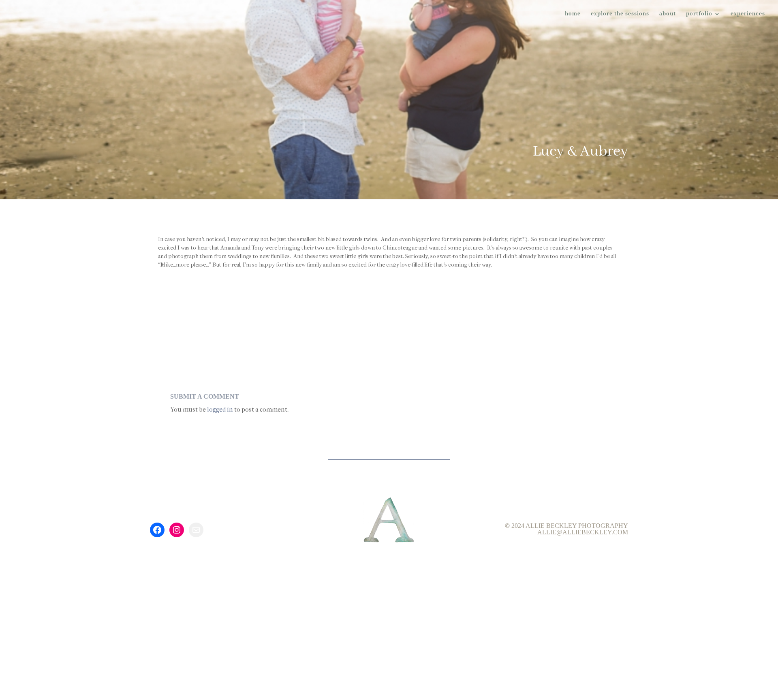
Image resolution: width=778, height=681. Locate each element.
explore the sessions (620, 14)
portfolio (699, 14)
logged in (220, 409)
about (667, 14)
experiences (748, 14)
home (573, 14)
